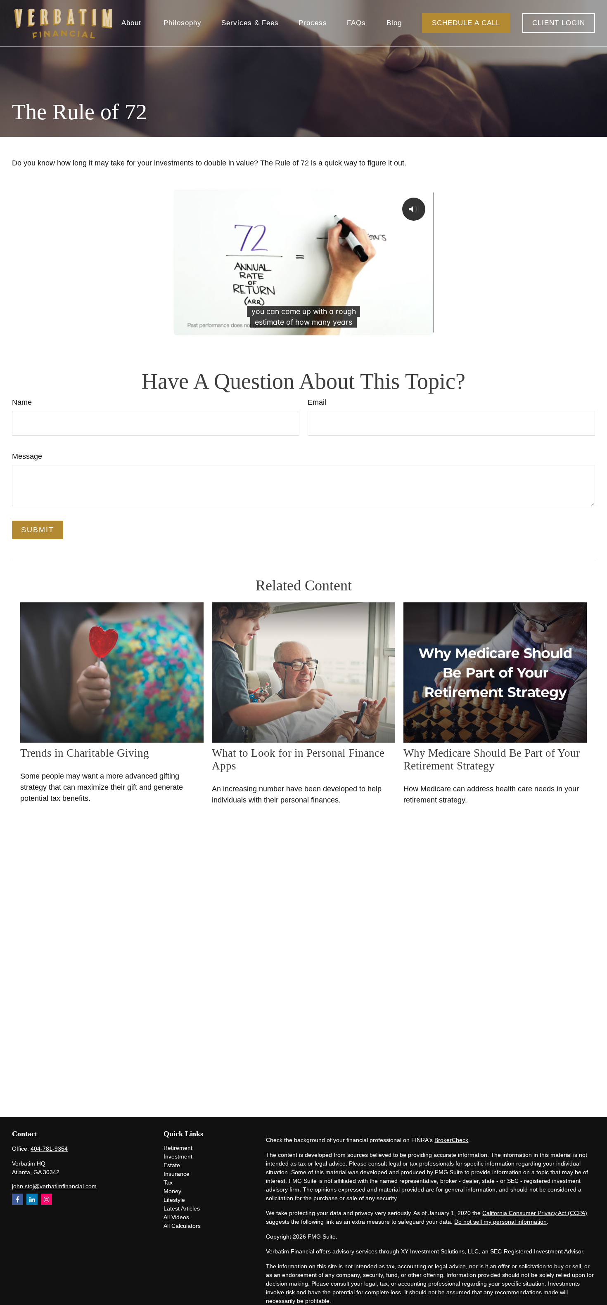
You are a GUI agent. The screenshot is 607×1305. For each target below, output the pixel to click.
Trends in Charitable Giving (84, 753)
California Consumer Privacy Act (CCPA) (534, 1213)
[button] (132, 23)
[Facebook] (17, 1199)
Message (27, 456)
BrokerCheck (451, 1140)
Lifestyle (174, 1199)
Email (317, 402)
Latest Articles (182, 1208)
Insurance (177, 1173)
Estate (172, 1165)
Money (172, 1191)
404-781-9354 (49, 1148)
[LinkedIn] (32, 1199)
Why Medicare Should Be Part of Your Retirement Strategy (491, 759)
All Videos (176, 1217)
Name (22, 402)
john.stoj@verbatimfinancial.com (54, 1186)
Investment (178, 1156)
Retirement (178, 1148)
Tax (168, 1182)
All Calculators (182, 1225)
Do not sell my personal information (500, 1221)
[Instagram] (46, 1199)
